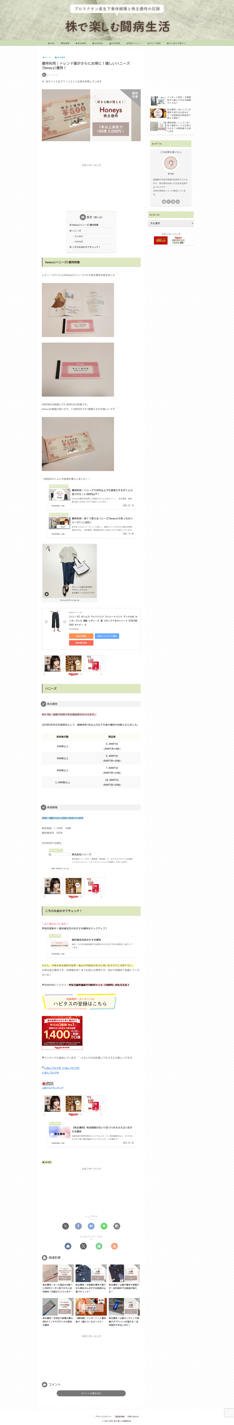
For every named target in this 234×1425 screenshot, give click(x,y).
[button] (116, 1226)
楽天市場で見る (81, 643)
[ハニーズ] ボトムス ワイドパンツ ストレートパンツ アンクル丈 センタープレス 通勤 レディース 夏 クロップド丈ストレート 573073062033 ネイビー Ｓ (103, 621)
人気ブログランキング (53, 1088)
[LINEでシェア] (104, 1226)
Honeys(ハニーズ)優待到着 (85, 225)
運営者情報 (120, 1417)
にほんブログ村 (50, 1072)
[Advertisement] (91, 151)
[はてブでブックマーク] (91, 1226)
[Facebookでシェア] (78, 1226)
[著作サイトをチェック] (68, 1246)
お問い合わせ (133, 1417)
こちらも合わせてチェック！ (86, 247)
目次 (89, 217)
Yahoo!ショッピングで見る (107, 636)
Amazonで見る (81, 636)
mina (171, 173)
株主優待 (79, 236)
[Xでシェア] (65, 1226)
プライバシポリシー (103, 1417)
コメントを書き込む (91, 1393)
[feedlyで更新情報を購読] (99, 1246)
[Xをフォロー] (83, 1246)
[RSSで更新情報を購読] (114, 1246)
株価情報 (79, 242)
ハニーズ (76, 231)
